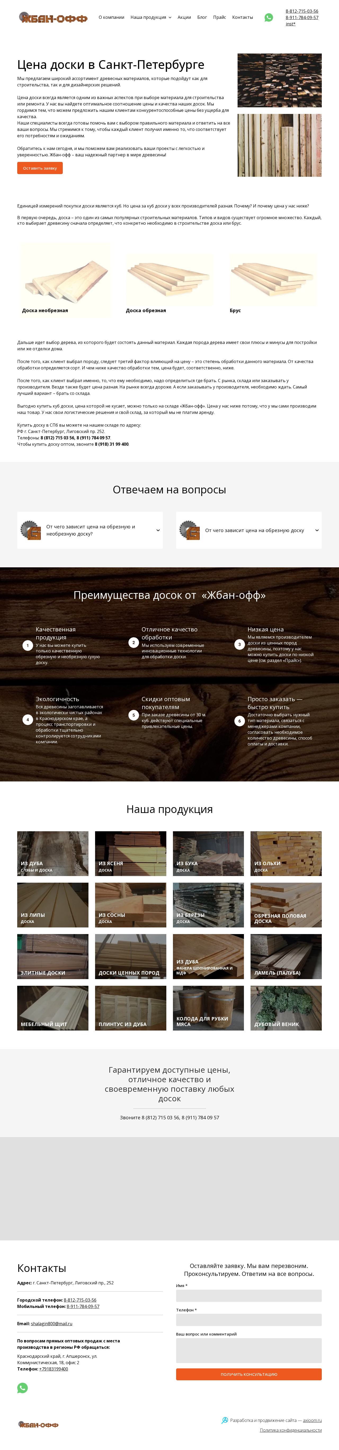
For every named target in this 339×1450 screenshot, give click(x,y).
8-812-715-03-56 (302, 11)
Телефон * (186, 1309)
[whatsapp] (269, 17)
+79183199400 (53, 1369)
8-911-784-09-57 (302, 17)
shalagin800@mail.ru (51, 1324)
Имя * (182, 1285)
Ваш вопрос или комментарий (206, 1334)
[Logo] (53, 17)
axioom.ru (312, 1420)
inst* (291, 24)
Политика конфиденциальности (291, 1430)
